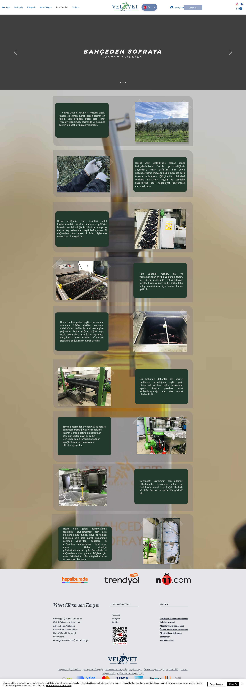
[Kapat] (242, 684)
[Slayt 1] (120, 82)
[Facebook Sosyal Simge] (242, 4)
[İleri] (230, 52)
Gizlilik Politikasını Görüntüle (58, 685)
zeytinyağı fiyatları (70, 669)
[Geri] (15, 52)
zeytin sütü (172, 669)
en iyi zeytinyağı (93, 669)
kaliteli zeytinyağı (116, 669)
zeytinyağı (135, 669)
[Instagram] (237, 4)
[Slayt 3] (125, 82)
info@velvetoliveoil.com (69, 622)
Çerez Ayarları (216, 684)
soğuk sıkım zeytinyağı (130, 673)
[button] (239, 8)
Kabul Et (233, 684)
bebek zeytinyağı (154, 669)
